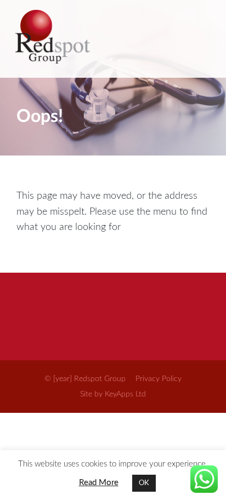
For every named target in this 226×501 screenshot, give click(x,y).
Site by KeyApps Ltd (113, 394)
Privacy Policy (158, 379)
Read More (98, 483)
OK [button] (144, 483)
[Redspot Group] (111, 39)
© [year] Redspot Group (85, 379)
